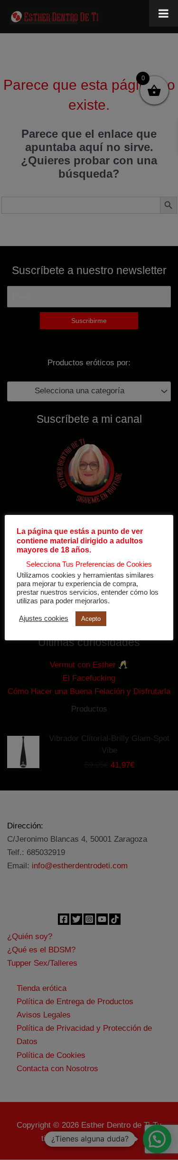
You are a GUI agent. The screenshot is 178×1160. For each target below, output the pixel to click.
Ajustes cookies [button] (43, 618)
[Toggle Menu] (163, 13)
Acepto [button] (91, 618)
